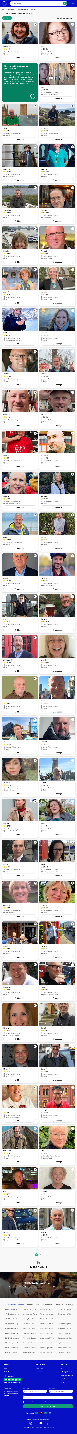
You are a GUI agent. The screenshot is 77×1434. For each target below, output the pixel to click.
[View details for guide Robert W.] (20, 163)
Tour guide (39, 1372)
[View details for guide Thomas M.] (20, 204)
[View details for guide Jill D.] (57, 41)
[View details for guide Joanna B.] (20, 1104)
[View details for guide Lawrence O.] (20, 981)
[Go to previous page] (32, 1254)
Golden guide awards (67, 1372)
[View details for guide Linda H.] (20, 245)
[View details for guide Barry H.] (57, 613)
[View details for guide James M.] (20, 368)
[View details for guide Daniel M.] (57, 1063)
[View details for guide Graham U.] (57, 123)
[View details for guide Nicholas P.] (57, 572)
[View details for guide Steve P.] (57, 777)
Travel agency (40, 1368)
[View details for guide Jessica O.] (20, 777)
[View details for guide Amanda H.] (57, 900)
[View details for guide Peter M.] (20, 450)
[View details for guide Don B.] (20, 613)
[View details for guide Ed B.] (57, 82)
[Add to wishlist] (35, 24)
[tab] (16, 1304)
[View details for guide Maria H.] (57, 286)
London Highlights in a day (47, 1348)
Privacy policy (39, 1427)
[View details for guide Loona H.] (57, 940)
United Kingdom (23, 9)
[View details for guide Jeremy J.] (57, 1104)
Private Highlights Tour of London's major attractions (30, 1338)
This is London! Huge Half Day (30, 1309)
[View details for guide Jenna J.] (20, 736)
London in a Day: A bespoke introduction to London (65, 1352)
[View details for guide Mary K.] (57, 818)
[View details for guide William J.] (57, 163)
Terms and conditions (28, 1427)
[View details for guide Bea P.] (57, 859)
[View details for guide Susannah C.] (20, 1145)
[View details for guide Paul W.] (20, 859)
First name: (26, 1388)
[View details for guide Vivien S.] (57, 654)
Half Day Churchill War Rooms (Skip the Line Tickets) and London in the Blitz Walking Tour (12, 1352)
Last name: (52, 1388)
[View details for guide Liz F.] (57, 1145)
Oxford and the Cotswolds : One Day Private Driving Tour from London (47, 1343)
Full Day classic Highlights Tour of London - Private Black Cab (65, 1309)
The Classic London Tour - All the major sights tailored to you (12, 1319)
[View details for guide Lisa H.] (20, 940)
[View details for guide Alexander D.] (20, 654)
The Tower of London (65, 1328)
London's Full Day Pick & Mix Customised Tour (47, 1352)
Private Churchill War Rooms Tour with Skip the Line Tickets (12, 1348)
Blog (62, 1368)
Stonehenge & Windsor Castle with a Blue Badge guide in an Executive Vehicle (65, 1314)
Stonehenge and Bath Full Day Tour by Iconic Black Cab (12, 1343)
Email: (24, 1395)
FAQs (5, 1368)
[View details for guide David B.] (57, 1022)
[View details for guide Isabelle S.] (57, 532)
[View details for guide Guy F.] (57, 695)
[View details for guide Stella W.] (57, 1186)
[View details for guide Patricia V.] (20, 818)
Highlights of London (65, 1343)
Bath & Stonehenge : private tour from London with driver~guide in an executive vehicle (12, 1328)
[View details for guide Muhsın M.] (20, 1063)
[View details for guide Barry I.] (57, 409)
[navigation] (38, 1254)
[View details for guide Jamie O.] (20, 695)
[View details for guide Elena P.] (20, 1022)
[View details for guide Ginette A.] (20, 900)
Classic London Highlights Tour (12, 1324)
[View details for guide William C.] (20, 1227)
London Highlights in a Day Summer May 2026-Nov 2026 (65, 1324)
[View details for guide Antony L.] (57, 245)
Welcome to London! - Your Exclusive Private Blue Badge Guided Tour (47, 1314)
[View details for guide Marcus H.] (57, 736)
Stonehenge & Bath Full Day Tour (30, 1352)
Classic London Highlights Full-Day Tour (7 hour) (47, 1309)
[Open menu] (72, 3)
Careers (63, 1382)
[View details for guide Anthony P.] (20, 572)
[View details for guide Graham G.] (57, 450)
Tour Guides (10, 9)
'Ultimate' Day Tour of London (30, 1314)
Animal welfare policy (67, 1379)
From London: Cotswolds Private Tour (30, 1328)
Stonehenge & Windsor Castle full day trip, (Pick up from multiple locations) (47, 1338)
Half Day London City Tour (30, 1333)
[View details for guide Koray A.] (57, 204)
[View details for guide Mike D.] (57, 1227)
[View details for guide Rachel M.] (57, 491)
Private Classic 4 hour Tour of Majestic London (12, 1309)
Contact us (7, 1372)
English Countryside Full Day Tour (65, 1333)
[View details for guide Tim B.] (20, 123)
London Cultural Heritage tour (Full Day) (47, 1324)
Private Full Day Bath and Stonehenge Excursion (30, 1348)
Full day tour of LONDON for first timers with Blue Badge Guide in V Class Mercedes (30, 1319)
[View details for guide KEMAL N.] (20, 327)
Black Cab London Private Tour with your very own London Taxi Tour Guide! (12, 1338)
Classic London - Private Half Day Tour (65, 1338)
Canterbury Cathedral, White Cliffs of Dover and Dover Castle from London (30, 1324)
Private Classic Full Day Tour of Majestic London (12, 1333)
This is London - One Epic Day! (65, 1348)
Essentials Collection (67, 1375)
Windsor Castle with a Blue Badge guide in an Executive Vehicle (12, 1314)
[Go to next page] (44, 1254)
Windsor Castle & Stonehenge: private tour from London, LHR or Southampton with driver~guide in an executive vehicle (47, 1319)
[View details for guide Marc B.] (57, 368)
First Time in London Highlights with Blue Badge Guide (65, 1319)
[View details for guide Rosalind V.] (20, 491)
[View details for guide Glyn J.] (20, 1186)
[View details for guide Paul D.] (57, 981)
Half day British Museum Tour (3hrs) (47, 1328)
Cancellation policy (49, 1427)
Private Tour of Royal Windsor (47, 1333)
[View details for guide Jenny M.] (20, 286)
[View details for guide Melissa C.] (57, 327)
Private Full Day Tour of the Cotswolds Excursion (30, 1343)
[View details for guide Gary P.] (20, 532)
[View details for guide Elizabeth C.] (20, 41)
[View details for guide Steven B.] (20, 409)
